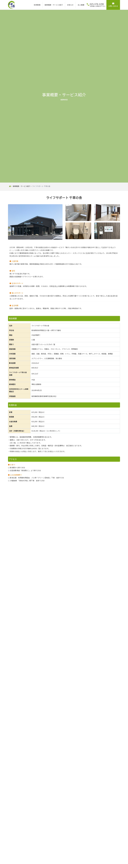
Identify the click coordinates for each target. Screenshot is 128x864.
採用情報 (37, 5)
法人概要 (81, 5)
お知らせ (70, 5)
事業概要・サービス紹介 (53, 5)
